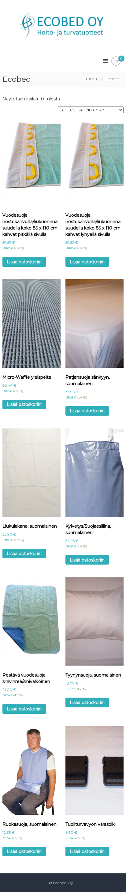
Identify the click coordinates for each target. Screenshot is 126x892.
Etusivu (90, 79)
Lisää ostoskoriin (24, 262)
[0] (116, 61)
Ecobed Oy (63, 882)
